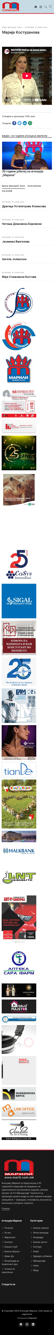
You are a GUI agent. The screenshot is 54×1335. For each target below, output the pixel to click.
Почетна (8, 1228)
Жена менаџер (40, 1232)
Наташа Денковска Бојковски (22, 224)
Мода (36, 1270)
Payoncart (33, 1318)
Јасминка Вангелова (15, 241)
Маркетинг (10, 1237)
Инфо (36, 1251)
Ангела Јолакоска (14, 259)
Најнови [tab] (7, 191)
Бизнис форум (11, 1251)
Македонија (39, 1261)
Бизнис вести (40, 1242)
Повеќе (6, 1208)
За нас (7, 1232)
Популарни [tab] (34, 186)
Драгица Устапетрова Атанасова (24, 206)
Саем (35, 1265)
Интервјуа (38, 1237)
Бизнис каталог (41, 1228)
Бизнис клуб (10, 1246)
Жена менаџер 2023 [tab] (13, 186)
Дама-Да (9, 1256)
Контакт (8, 1242)
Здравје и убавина (42, 1256)
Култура (37, 1246)
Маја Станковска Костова (19, 277)
